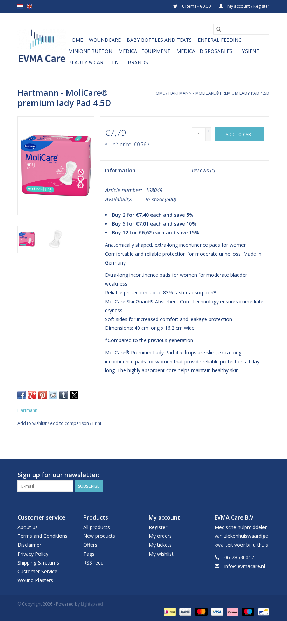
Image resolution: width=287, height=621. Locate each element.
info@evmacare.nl (244, 566)
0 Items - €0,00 (196, 6)
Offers (90, 544)
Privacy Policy (33, 553)
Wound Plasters (35, 580)
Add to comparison (70, 423)
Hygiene (248, 51)
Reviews (202, 170)
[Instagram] (264, 475)
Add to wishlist (33, 423)
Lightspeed (92, 604)
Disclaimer (29, 544)
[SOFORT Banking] (231, 611)
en (29, 6)
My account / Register (248, 6)
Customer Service (37, 571)
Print (97, 423)
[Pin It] (42, 395)
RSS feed (93, 562)
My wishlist (161, 553)
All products (96, 527)
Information (120, 170)
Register (158, 527)
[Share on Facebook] (22, 395)
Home (75, 39)
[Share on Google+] (32, 395)
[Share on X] (74, 395)
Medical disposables (204, 51)
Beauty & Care (87, 62)
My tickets (160, 544)
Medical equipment (144, 51)
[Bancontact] (262, 611)
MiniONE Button (90, 51)
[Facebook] (251, 475)
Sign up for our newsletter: (58, 475)
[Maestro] (247, 611)
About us (28, 527)
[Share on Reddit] (53, 395)
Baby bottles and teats (159, 39)
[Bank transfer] (184, 611)
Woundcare (105, 39)
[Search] (219, 29)
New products (99, 536)
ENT (117, 62)
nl (20, 6)
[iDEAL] (169, 611)
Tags (88, 553)
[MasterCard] (200, 611)
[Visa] (216, 611)
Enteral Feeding (220, 39)
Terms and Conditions (43, 536)
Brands (138, 62)
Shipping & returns (38, 562)
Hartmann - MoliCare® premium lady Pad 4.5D (219, 93)
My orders (160, 536)
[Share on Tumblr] (63, 395)
